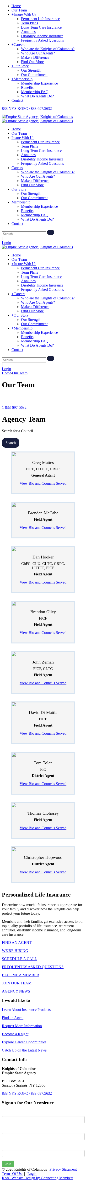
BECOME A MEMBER (20, 975)
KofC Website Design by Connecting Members (37, 1178)
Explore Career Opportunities (24, 1042)
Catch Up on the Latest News (24, 1050)
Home (6, 373)
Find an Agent (12, 1018)
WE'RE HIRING (15, 951)
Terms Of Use (12, 1174)
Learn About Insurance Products (26, 1010)
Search (10, 443)
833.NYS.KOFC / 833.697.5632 (27, 108)
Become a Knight (15, 1034)
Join (8, 1164)
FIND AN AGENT (17, 942)
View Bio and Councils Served (43, 483)
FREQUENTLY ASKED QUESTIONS (33, 967)
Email (6, 1146)
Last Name (10, 1129)
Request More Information (22, 1026)
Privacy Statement (63, 1169)
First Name (10, 1112)
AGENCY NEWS (16, 991)
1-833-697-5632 (14, 407)
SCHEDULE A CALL (19, 959)
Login (6, 243)
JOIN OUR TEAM (17, 983)
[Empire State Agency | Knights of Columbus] (37, 117)
